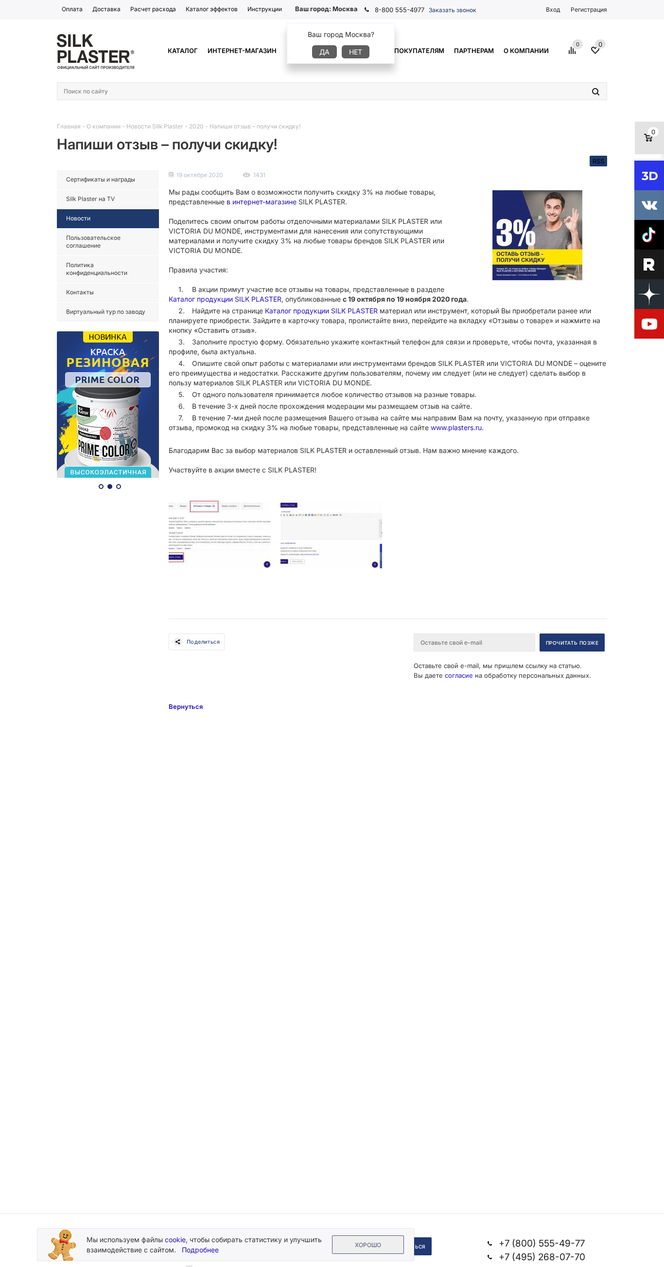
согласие (459, 675)
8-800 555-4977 (399, 10)
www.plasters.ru (456, 427)
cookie (175, 1239)
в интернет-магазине (262, 202)
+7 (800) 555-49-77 (542, 1243)
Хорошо (368, 1245)
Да (324, 52)
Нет (355, 52)
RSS (598, 161)
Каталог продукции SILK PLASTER (225, 299)
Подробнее (200, 1250)
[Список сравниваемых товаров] (573, 54)
